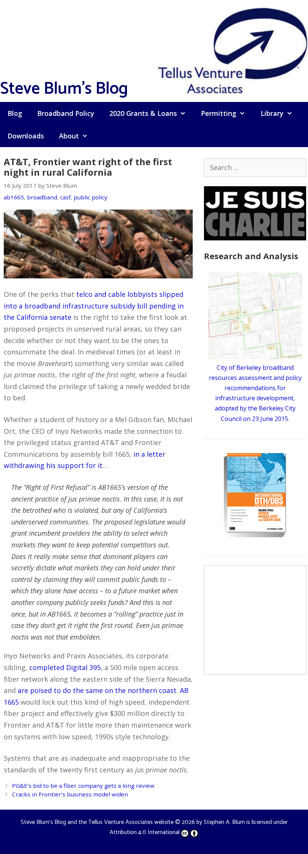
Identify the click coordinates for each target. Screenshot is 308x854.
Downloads (26, 135)
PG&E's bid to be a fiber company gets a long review (83, 785)
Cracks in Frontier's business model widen (70, 794)
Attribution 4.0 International (145, 832)
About (69, 135)
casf (65, 197)
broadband (42, 197)
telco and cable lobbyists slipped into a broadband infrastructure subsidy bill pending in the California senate (94, 306)
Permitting (218, 113)
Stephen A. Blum (224, 822)
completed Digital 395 (65, 667)
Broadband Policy (65, 113)
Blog (15, 113)
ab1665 (14, 197)
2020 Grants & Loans (143, 113)
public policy (90, 197)
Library (272, 113)
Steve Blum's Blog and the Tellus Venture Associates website (97, 822)
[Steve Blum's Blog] (233, 50)
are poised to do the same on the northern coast (97, 690)
